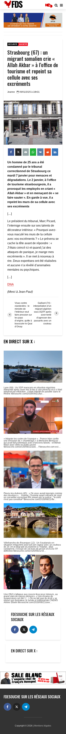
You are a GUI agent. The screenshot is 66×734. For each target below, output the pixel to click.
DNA (10, 284)
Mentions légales (42, 725)
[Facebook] (15, 629)
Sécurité (12, 44)
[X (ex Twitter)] (24, 629)
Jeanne (11, 92)
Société (23, 44)
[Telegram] (33, 629)
